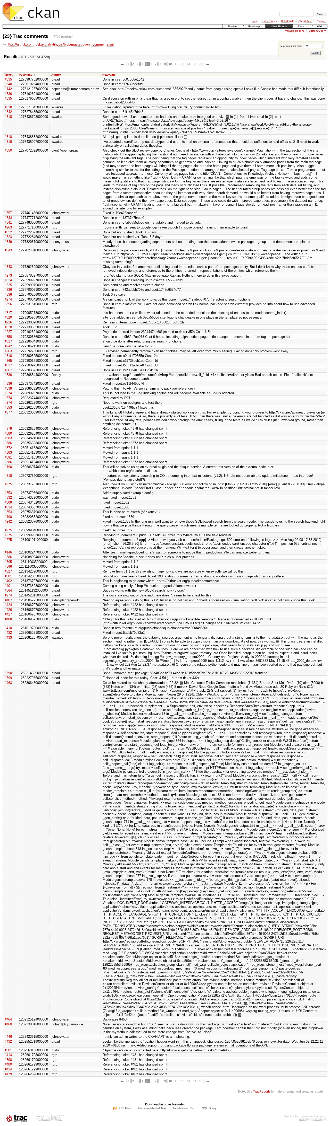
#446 (8, 1037)
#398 (8, 1060)
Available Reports (294, 30)
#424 (8, 605)
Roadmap (254, 26)
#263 (8, 227)
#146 (8, 552)
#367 (8, 370)
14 (194, 63)
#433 (8, 637)
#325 (8, 285)
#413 (8, 1055)
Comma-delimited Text (152, 1108)
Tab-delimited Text (184, 1108)
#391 (8, 457)
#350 (8, 150)
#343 (8, 250)
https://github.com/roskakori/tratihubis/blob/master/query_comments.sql (60, 44)
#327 (8, 571)
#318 (8, 107)
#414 (8, 1069)
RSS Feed (125, 1108)
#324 (8, 280)
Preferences (269, 21)
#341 (8, 222)
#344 (8, 218)
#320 (8, 317)
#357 (8, 213)
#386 (8, 443)
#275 (8, 484)
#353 (8, 407)
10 (170, 63)
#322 (8, 232)
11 (176, 63)
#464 (8, 1019)
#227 (8, 332)
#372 (8, 448)
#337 (8, 365)
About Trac (305, 21)
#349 (8, 242)
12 (182, 63)
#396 (8, 566)
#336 (8, 94)
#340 (8, 84)
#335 (8, 79)
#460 (8, 1024)
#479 (8, 1074)
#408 (8, 619)
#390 (8, 673)
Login (255, 21)
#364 (8, 590)
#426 (8, 610)
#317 (8, 313)
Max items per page (291, 46)
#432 (8, 633)
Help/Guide (287, 21)
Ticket (8, 74)
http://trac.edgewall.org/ (313, 1119)
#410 (8, 628)
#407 (8, 600)
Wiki (319, 26)
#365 (8, 361)
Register (321, 21)
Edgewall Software (50, 1119)
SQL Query (209, 1108)
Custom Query (317, 30)
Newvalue (109, 74)
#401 (8, 586)
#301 (8, 576)
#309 (8, 502)
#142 (8, 89)
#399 (8, 678)
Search (302, 26)
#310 (8, 356)
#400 (8, 1064)
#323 (8, 237)
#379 (8, 428)
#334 (8, 507)
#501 (8, 1050)
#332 (8, 497)
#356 (8, 304)
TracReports (261, 1091)
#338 (8, 388)
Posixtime (25, 74)
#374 (8, 398)
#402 (8, 581)
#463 (8, 683)
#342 (8, 112)
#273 (8, 275)
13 (188, 63)
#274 (8, 299)
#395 (8, 562)
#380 (8, 433)
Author (56, 74)
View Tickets (279, 26)
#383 (8, 438)
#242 (8, 346)
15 (200, 63)
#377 (8, 412)
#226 (8, 322)
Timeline (232, 26)
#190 (8, 467)
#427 (8, 614)
